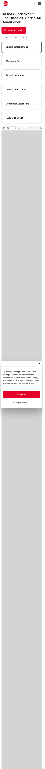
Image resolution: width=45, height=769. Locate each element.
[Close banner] (39, 363)
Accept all (21, 394)
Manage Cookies (20, 402)
